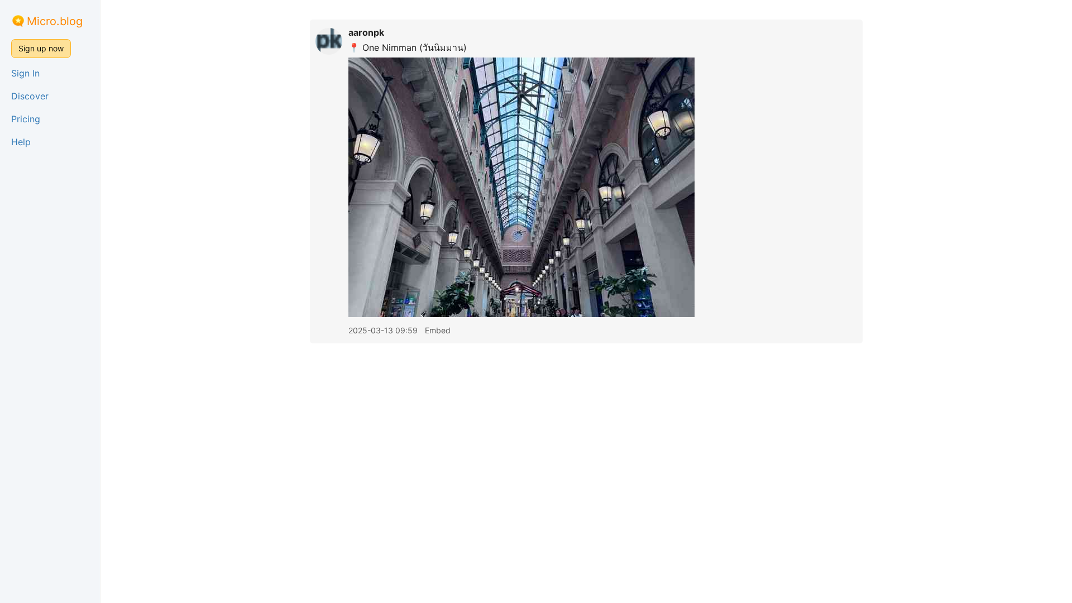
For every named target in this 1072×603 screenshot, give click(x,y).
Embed (438, 330)
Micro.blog (55, 21)
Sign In (25, 73)
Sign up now (41, 48)
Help (21, 141)
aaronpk (366, 32)
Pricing (25, 119)
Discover (30, 96)
